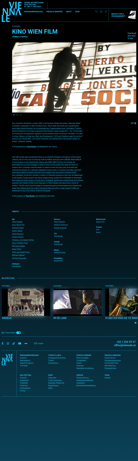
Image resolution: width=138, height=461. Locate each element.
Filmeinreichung (82, 378)
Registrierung (53, 386)
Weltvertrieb (101, 219)
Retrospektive (25, 360)
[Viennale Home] (7, 373)
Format (99, 227)
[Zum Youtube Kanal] (19, 344)
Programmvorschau (33, 12)
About (69, 12)
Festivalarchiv (25, 388)
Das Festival (25, 375)
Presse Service (110, 358)
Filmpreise (24, 383)
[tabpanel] (74, 77)
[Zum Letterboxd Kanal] (26, 344)
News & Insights (82, 358)
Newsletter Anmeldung (85, 368)
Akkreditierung (110, 366)
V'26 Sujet (24, 366)
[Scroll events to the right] (136, 323)
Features (23, 358)
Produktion (58, 258)
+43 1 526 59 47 (126, 341)
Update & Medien (83, 355)
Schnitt (56, 242)
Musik (56, 250)
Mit (13, 219)
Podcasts (80, 366)
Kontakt (108, 378)
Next (133, 77)
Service (79, 375)
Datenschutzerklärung (84, 380)
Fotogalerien (81, 360)
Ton (55, 234)
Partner (22, 391)
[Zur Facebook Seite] (2, 344)
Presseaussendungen (113, 360)
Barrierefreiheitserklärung (86, 386)
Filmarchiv (24, 386)
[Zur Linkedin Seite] (8, 344)
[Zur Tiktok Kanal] (14, 344)
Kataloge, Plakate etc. (56, 383)
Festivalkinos (53, 363)
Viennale (23, 378)
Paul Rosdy (31, 147)
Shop (77, 12)
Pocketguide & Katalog (56, 358)
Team (107, 375)
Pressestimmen (110, 368)
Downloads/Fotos (111, 363)
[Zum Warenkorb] (101, 11)
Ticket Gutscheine (55, 380)
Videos (79, 363)
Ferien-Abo (52, 378)
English (40, 343)
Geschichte (24, 380)
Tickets (51, 360)
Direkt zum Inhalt (6, 1)
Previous (14, 77)
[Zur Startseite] (12, 12)
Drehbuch (16, 264)
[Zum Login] (106, 11)
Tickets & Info (54, 355)
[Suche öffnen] (96, 11)
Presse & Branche (54, 12)
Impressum (80, 383)
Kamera (57, 219)
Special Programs (26, 363)
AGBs (50, 388)
